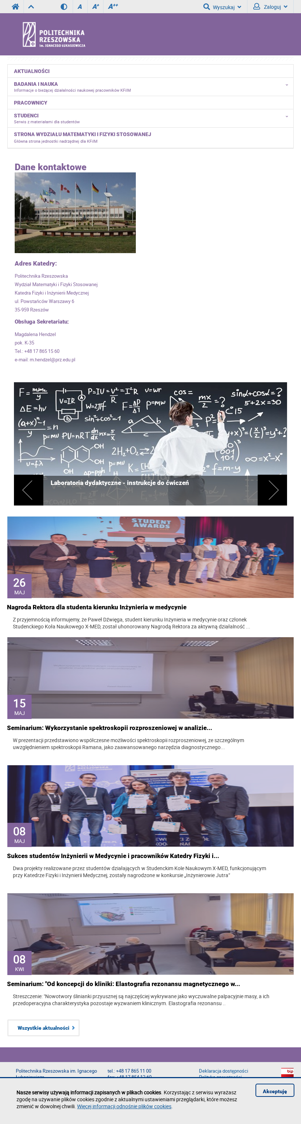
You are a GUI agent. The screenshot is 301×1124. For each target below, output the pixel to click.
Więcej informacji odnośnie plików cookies (124, 1106)
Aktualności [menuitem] (32, 71)
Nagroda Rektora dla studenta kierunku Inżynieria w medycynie (96, 607)
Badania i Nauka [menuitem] (72, 87)
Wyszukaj (224, 7)
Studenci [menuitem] (47, 118)
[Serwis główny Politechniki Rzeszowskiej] (15, 6)
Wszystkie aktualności (43, 1028)
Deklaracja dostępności (223, 1071)
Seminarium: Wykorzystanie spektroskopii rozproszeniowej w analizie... (109, 727)
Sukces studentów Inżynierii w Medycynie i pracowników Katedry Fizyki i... (113, 856)
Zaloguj (272, 6)
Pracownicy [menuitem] (30, 103)
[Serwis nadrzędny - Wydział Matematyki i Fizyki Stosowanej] (31, 6)
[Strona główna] (73, 34)
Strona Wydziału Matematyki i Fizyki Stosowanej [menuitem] (82, 137)
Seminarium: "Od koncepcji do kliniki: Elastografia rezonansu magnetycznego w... (123, 984)
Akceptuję (275, 1091)
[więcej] (150, 504)
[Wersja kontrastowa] (67, 6)
